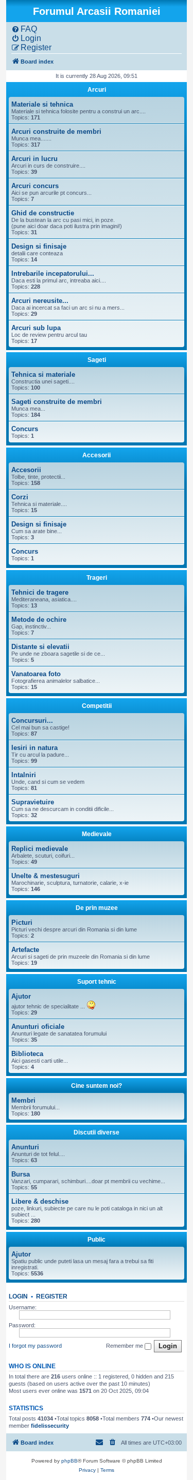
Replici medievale (39, 849)
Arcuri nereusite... (39, 301)
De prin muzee (97, 907)
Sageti (96, 359)
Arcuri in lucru (34, 159)
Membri (23, 1100)
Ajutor (21, 996)
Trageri (96, 577)
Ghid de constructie (42, 213)
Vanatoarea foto (36, 674)
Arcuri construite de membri (56, 131)
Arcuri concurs (35, 186)
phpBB (69, 1461)
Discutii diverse (96, 1132)
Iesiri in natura (34, 748)
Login (18, 1296)
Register (51, 1296)
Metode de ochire (38, 619)
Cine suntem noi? (96, 1085)
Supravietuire (32, 802)
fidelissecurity (50, 1426)
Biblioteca (27, 1054)
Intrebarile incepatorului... (52, 273)
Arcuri (96, 89)
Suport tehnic (96, 981)
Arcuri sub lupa (36, 328)
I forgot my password (35, 1346)
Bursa (20, 1174)
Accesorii (96, 455)
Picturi (21, 922)
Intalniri (23, 775)
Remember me (125, 1346)
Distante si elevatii (40, 647)
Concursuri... (32, 720)
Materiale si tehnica (42, 104)
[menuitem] (24, 29)
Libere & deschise (39, 1201)
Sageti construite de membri (56, 402)
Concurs (24, 429)
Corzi (19, 497)
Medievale (97, 834)
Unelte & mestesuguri (45, 876)
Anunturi (25, 1147)
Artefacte (25, 950)
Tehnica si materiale (43, 374)
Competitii (97, 705)
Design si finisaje (38, 246)
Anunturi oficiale (37, 1026)
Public (96, 1239)
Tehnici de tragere (39, 592)
